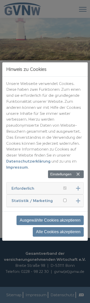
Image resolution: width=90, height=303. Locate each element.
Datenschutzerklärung (28, 161)
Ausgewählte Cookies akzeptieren (50, 220)
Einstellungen (61, 174)
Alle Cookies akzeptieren (58, 232)
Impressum (17, 167)
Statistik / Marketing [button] (32, 200)
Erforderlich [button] (23, 188)
